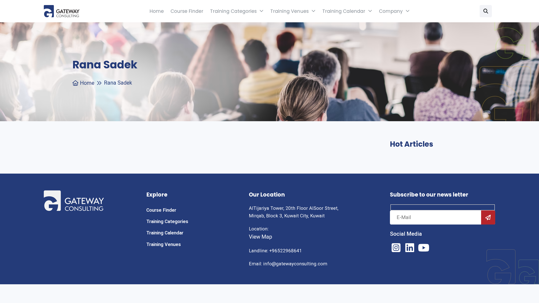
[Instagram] (396, 248)
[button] (486, 11)
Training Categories (233, 11)
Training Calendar (343, 11)
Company (391, 11)
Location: (258, 228)
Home (156, 11)
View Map (260, 237)
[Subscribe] (488, 217)
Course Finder (187, 11)
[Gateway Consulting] (61, 11)
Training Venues (289, 11)
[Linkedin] (410, 248)
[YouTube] (424, 248)
